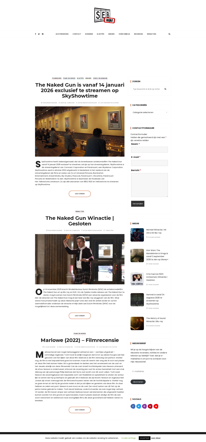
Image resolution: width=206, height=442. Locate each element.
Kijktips (100, 34)
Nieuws (111, 34)
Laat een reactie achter (109, 102)
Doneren (89, 34)
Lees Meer (156, 438)
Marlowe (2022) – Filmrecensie (80, 340)
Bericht (136, 170)
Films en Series (69, 78)
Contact (77, 34)
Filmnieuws (57, 78)
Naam (135, 144)
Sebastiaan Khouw (89, 102)
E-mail (135, 157)
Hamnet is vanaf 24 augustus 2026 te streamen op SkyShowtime (155, 299)
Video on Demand (100, 78)
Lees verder (80, 194)
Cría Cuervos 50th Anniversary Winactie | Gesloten (156, 277)
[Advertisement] (103, 55)
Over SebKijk (124, 34)
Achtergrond (62, 34)
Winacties (151, 34)
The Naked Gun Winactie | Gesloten (80, 221)
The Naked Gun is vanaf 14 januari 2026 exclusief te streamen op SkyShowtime (79, 90)
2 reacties (109, 230)
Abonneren (138, 382)
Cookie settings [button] (128, 438)
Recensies (138, 34)
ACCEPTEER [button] (144, 438)
